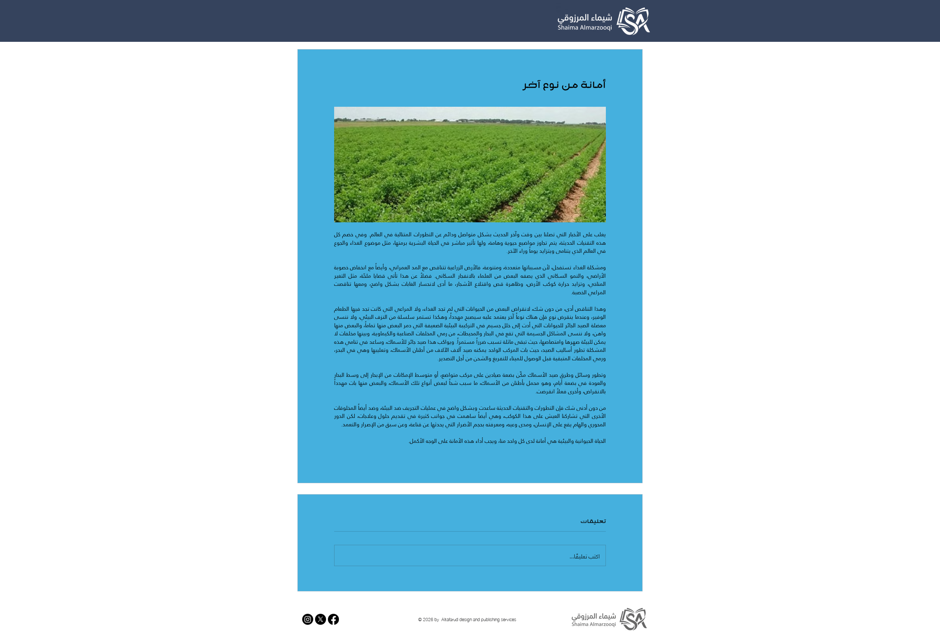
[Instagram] (307, 619)
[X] (320, 619)
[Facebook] (333, 619)
